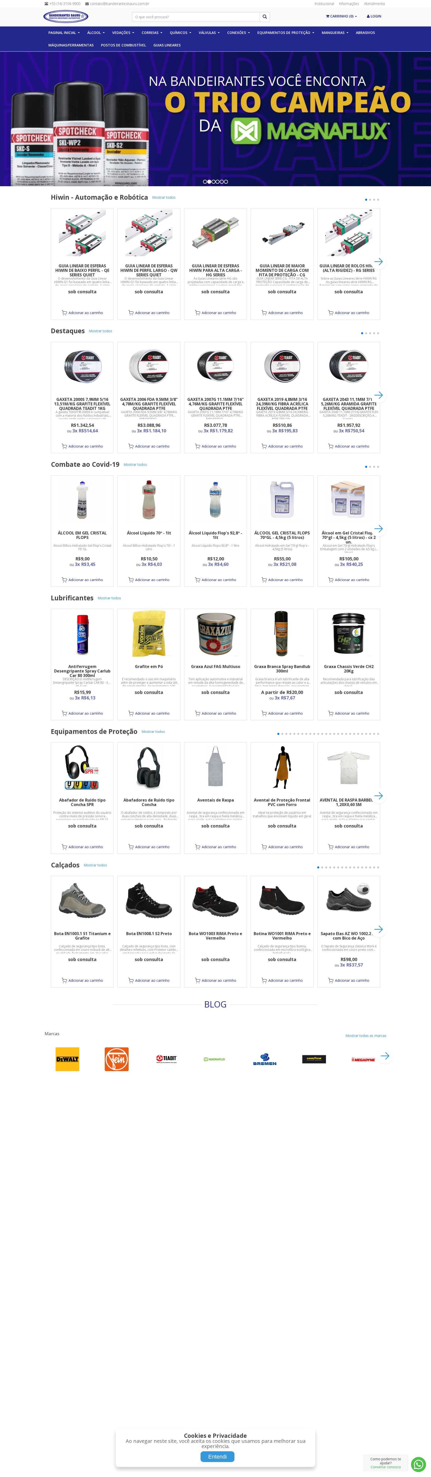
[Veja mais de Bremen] (265, 1059)
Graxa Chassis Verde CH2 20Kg (349, 669)
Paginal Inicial (62, 32)
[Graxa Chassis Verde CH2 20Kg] (349, 633)
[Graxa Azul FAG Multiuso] (215, 633)
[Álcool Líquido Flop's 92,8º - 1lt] (215, 500)
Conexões (236, 32)
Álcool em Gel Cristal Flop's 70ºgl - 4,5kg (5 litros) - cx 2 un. (349, 537)
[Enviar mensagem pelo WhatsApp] (418, 1464)
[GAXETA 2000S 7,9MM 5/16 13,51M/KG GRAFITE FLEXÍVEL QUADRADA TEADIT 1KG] (82, 366)
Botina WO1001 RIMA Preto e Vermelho (282, 936)
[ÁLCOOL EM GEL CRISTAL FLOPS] (82, 500)
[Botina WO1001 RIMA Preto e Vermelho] (282, 900)
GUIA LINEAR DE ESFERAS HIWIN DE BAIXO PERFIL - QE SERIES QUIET (82, 270)
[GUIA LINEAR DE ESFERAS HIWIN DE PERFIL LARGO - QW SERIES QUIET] (149, 232)
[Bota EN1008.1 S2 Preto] (149, 900)
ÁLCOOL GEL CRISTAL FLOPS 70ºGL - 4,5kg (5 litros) (282, 535)
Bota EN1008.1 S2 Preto (149, 933)
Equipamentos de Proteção (283, 32)
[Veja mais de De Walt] (67, 1059)
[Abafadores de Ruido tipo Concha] (149, 767)
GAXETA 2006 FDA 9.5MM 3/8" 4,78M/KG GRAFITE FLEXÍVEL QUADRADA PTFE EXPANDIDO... (149, 406)
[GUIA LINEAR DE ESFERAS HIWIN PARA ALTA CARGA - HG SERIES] (215, 232)
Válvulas (207, 32)
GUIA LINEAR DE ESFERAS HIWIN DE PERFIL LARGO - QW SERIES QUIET (148, 270)
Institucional (324, 3)
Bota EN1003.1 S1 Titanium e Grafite (82, 936)
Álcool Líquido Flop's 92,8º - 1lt (215, 535)
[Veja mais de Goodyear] (314, 1059)
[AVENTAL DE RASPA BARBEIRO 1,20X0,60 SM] (349, 767)
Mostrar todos (164, 197)
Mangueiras (333, 32)
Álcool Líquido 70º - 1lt (149, 533)
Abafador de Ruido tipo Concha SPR (82, 802)
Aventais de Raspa (215, 800)
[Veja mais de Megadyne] (363, 1059)
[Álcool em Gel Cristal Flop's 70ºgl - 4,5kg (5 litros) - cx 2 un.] (349, 500)
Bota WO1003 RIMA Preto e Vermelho (215, 936)
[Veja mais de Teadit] (166, 1059)
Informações (349, 3)
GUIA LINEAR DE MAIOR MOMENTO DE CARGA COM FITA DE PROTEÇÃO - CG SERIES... (282, 272)
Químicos (178, 32)
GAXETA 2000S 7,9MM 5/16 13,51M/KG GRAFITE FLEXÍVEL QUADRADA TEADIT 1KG (82, 404)
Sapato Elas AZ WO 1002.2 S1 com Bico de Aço (349, 936)
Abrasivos (365, 32)
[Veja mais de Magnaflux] (215, 1059)
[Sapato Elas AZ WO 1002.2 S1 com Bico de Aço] (349, 900)
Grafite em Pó (149, 666)
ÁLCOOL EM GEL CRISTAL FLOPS (82, 535)
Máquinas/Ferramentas (71, 45)
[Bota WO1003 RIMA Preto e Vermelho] (215, 900)
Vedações (121, 32)
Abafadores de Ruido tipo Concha (148, 802)
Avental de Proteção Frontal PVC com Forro (282, 802)
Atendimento (374, 3)
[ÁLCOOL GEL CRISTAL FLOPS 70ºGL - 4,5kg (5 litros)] (282, 500)
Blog (215, 1004)
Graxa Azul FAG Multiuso (215, 666)
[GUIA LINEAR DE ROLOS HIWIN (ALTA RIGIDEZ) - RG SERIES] (349, 232)
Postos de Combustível (123, 45)
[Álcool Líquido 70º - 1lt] (149, 500)
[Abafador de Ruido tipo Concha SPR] (82, 767)
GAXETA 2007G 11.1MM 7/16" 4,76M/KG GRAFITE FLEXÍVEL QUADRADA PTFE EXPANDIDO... (215, 406)
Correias (150, 32)
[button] (366, 200)
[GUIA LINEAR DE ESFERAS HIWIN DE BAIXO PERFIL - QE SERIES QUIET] (82, 232)
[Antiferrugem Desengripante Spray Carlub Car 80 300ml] (82, 633)
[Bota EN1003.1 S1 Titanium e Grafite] (82, 900)
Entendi (217, 1457)
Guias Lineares (167, 45)
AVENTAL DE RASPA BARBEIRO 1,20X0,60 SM (349, 802)
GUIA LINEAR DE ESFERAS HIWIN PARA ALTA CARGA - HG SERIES (215, 270)
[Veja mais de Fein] (117, 1059)
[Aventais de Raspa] (215, 767)
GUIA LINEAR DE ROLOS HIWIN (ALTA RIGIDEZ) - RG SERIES (349, 268)
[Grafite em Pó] (149, 633)
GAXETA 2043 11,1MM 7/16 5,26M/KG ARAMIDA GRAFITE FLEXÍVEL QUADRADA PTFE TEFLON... (349, 406)
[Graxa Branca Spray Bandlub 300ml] (282, 633)
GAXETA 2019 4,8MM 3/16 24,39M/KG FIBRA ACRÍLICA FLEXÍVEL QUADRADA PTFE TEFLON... (282, 406)
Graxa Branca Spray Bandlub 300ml (282, 669)
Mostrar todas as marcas (365, 1035)
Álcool (94, 32)
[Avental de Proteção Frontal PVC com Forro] (282, 767)
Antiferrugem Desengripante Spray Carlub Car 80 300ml (82, 671)
